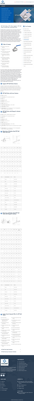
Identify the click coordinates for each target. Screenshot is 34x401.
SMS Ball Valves (26, 37)
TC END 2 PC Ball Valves (28, 32)
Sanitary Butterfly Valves (28, 50)
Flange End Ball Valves (27, 43)
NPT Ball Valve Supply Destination (6, 349)
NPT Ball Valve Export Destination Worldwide (8, 351)
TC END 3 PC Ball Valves (28, 34)
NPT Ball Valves (26, 39)
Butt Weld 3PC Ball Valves (28, 41)
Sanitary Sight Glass (27, 57)
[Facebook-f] (1, 375)
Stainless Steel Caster (27, 62)
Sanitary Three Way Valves (28, 55)
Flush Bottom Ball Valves (28, 48)
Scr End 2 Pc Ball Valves (28, 36)
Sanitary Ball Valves (27, 30)
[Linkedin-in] (3, 375)
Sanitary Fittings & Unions (28, 60)
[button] (7, 6)
